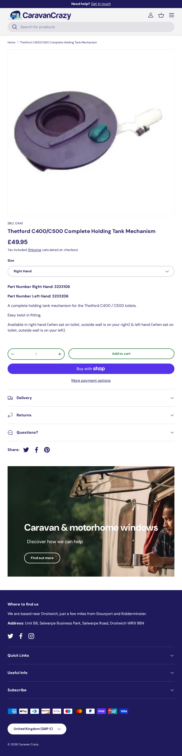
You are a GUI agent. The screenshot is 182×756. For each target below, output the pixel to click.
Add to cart (121, 353)
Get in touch (101, 4)
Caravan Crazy (28, 744)
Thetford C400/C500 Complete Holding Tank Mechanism (58, 42)
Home (11, 42)
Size (11, 260)
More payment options (91, 380)
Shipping (34, 250)
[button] (161, 15)
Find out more (42, 558)
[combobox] (91, 27)
